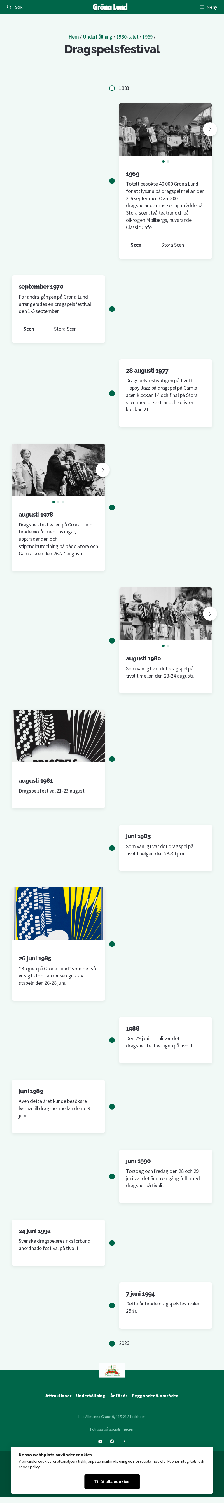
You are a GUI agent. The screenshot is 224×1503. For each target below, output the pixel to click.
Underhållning (97, 36)
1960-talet (127, 36)
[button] (210, 129)
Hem (74, 36)
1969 (147, 36)
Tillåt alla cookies (112, 1481)
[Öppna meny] (208, 7)
